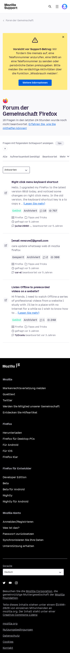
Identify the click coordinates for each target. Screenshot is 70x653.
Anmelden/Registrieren (18, 521)
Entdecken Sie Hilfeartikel (20, 412)
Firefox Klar (10, 457)
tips (60, 143)
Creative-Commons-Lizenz (20, 614)
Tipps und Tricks (37, 217)
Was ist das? (11, 527)
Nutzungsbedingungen (18, 629)
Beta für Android (14, 489)
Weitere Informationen (35, 82)
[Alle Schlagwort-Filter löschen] (5, 148)
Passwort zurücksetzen (18, 533)
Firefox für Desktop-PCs (19, 438)
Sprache (7, 565)
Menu (57, 6)
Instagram (16, 583)
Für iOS (7, 451)
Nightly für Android (15, 501)
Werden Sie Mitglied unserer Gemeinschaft (31, 406)
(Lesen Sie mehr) (34, 203)
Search (50, 6)
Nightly (7, 495)
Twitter (7, 400)
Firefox (19, 217)
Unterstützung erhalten (18, 546)
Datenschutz (11, 635)
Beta (6, 483)
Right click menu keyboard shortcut (35, 182)
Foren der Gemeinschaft (19, 20)
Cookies (8, 641)
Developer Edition (15, 477)
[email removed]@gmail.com (30, 240)
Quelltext (9, 394)
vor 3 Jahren (48, 335)
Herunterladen (12, 432)
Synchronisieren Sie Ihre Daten (23, 540)
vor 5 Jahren (55, 226)
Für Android (10, 444)
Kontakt (8, 647)
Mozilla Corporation (39, 591)
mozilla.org (10, 623)
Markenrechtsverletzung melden (24, 388)
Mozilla (11, 366)
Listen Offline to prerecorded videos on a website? (30, 289)
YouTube (10, 583)
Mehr (63, 156)
